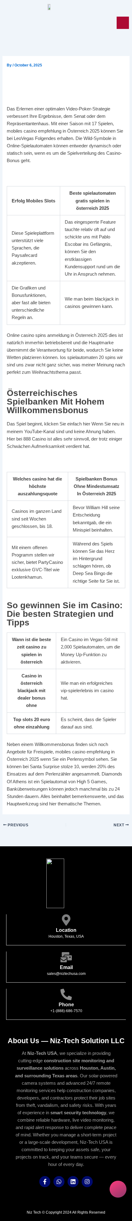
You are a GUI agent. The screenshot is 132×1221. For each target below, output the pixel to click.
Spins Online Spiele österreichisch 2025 (48, 460)
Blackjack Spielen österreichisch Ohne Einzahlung (60, 175)
